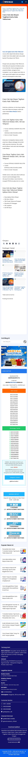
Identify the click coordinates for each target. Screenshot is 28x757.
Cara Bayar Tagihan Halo (12, 8)
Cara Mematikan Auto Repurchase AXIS (9, 560)
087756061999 (15, 458)
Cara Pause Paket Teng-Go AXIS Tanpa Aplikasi (10, 634)
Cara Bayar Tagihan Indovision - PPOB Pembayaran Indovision (19, 288)
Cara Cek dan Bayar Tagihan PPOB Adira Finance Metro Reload (19, 260)
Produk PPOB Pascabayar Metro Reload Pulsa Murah (7, 260)
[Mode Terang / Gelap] (22, 2)
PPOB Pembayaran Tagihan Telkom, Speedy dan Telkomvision (7, 274)
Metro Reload (13, 111)
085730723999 (15, 447)
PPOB (3, 12)
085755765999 (15, 451)
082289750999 (15, 441)
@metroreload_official (9, 721)
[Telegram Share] (10, 243)
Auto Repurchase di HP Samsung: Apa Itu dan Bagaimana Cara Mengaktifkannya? (9, 569)
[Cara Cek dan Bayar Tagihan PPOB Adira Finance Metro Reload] (20, 254)
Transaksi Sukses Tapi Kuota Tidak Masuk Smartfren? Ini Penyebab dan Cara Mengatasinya (10, 616)
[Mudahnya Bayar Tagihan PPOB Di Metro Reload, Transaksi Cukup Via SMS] (20, 268)
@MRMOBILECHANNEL (9, 718)
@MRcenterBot (14, 481)
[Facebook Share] (7, 243)
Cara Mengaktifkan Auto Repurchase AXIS (9, 597)
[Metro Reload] (7, 2)
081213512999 (15, 432)
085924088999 (15, 454)
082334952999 (15, 443)
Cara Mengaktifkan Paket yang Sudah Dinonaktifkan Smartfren (10, 588)
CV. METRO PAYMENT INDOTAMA (17, 753)
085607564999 (15, 445)
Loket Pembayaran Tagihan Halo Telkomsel (12, 10)
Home (3, 8)
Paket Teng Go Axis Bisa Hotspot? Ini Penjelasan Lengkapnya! (9, 579)
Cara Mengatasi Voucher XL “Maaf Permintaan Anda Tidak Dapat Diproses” (10, 606)
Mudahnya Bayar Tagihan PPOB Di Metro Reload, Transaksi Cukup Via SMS (19, 274)
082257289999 (15, 439)
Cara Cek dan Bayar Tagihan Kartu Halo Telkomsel (10, 17)
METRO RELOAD (20, 751)
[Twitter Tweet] (3, 243)
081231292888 (7, 706)
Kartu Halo (20, 9)
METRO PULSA (13, 382)
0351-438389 (7, 704)
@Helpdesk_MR (7, 712)
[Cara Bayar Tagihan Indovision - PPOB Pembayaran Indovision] (20, 282)
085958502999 (15, 456)
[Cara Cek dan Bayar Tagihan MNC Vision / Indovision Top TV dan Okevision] (8, 282)
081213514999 (15, 434)
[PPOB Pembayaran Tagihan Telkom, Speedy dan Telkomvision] (8, 268)
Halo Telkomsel (13, 9)
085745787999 (15, 449)
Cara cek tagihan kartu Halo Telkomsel (12, 51)
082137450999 (15, 436)
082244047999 (15, 437)
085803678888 (15, 452)
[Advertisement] (14, 37)
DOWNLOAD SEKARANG (14, 739)
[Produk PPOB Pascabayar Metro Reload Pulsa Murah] (8, 254)
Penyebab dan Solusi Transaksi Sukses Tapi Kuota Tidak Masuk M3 (10, 551)
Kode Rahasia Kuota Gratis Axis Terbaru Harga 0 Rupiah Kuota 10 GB (11, 625)
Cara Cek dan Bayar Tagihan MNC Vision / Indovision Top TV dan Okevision (7, 288)
